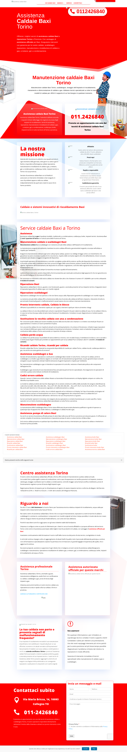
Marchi (60, 3)
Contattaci (78, 3)
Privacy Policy (74, 724)
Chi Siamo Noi (50, 3)
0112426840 (91, 11)
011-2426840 (86, 278)
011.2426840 (87, 116)
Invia (71, 736)
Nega (94, 748)
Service (69, 3)
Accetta (86, 748)
